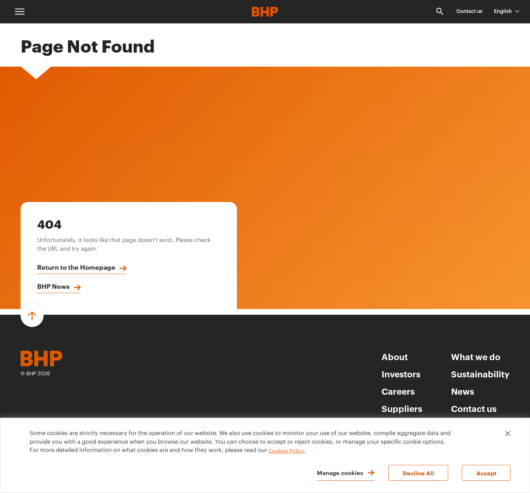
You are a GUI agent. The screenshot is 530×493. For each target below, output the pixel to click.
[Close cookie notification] (508, 433)
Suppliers (401, 408)
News (462, 391)
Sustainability (480, 374)
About (394, 356)
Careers (398, 391)
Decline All (418, 473)
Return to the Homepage (76, 267)
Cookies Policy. (287, 451)
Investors (400, 374)
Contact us (469, 11)
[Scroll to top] (32, 315)
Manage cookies (340, 472)
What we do (475, 356)
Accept (486, 473)
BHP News (53, 286)
